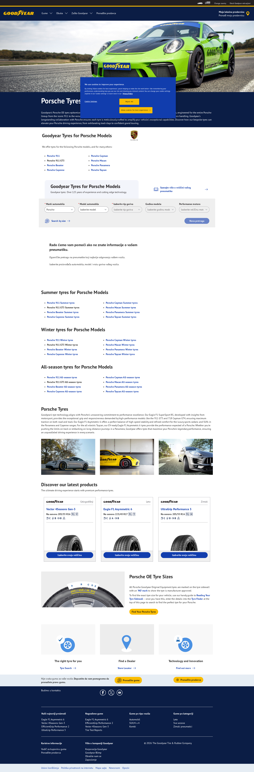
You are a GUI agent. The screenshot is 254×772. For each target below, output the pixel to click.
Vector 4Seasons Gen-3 (60, 509)
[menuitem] (200, 2)
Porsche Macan (98, 160)
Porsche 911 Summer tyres (61, 302)
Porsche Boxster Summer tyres (62, 312)
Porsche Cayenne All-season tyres (64, 391)
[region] (128, 97)
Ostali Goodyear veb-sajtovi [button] (240, 3)
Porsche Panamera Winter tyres (122, 349)
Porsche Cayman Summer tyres (122, 302)
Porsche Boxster (55, 165)
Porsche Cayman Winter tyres (121, 340)
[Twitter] (111, 692)
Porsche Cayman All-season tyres (123, 377)
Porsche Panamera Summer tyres (123, 312)
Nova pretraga (196, 220)
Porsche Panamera (100, 165)
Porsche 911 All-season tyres (62, 377)
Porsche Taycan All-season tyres (122, 391)
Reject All (129, 102)
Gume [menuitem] (44, 13)
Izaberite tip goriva (123, 204)
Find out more (183, 668)
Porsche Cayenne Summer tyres (63, 316)
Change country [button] (220, 3)
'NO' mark (143, 590)
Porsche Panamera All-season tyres (124, 386)
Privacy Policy (128, 94)
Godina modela (153, 204)
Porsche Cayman (99, 155)
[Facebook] (103, 692)
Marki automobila (55, 204)
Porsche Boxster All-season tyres (64, 386)
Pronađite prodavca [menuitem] (106, 13)
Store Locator (125, 668)
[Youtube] (120, 692)
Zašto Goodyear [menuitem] (80, 13)
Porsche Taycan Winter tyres (120, 354)
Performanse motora (189, 204)
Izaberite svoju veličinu (70, 555)
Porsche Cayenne (56, 169)
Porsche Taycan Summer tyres (121, 316)
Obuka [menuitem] (59, 13)
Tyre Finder (197, 598)
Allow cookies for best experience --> (136, 110)
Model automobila (89, 204)
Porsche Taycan (99, 169)
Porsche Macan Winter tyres (120, 344)
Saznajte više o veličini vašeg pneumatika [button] (175, 189)
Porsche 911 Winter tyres (60, 340)
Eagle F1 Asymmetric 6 (117, 509)
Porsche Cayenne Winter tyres (62, 354)
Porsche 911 (53, 155)
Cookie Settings (91, 101)
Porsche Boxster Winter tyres (62, 349)
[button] (73, 514)
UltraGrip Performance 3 (176, 509)
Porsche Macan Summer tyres (121, 307)
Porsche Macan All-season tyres (122, 382)
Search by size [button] (58, 220)
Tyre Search (66, 668)
